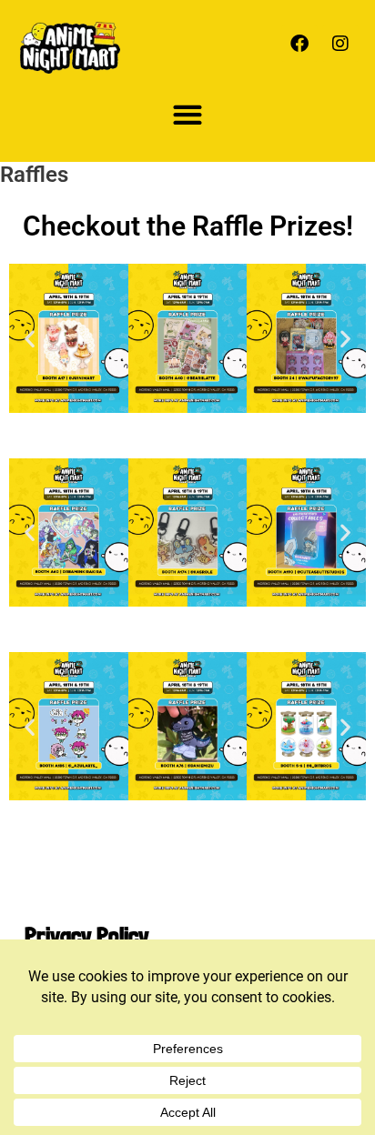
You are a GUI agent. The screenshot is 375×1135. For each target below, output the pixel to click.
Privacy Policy (87, 935)
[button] (188, 114)
